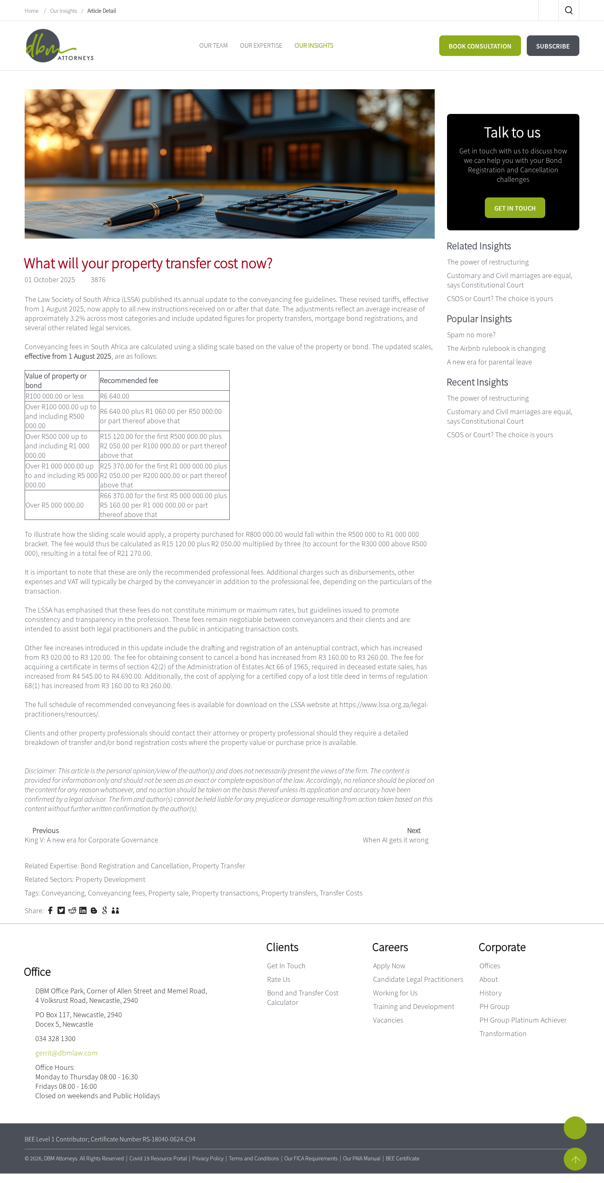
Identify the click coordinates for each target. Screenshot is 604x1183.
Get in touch (515, 208)
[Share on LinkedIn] (84, 910)
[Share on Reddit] (73, 910)
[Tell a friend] (116, 910)
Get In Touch (286, 965)
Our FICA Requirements (311, 1158)
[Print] (511, 95)
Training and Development (413, 1006)
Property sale (168, 893)
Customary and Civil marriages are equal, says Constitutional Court (509, 280)
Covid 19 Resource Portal (158, 1158)
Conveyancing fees (116, 893)
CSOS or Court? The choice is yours (500, 298)
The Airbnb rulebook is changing (496, 348)
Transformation (503, 1033)
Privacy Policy (208, 1158)
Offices (490, 965)
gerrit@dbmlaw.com (66, 1053)
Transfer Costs (341, 893)
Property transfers (288, 893)
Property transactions (225, 893)
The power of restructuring (488, 262)
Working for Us (395, 992)
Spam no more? (471, 334)
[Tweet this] (62, 910)
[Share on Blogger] (95, 910)
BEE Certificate (403, 1158)
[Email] (471, 95)
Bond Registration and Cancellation (135, 865)
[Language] (491, 95)
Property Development (110, 879)
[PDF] (451, 95)
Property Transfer (218, 865)
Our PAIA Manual (361, 1158)
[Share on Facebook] (51, 910)
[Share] (530, 95)
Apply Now (389, 965)
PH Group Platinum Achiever (523, 1020)
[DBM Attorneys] (60, 44)
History (491, 992)
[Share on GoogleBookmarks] (106, 910)
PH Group (494, 1006)
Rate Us (278, 979)
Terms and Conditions (254, 1158)
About (489, 979)
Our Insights (63, 10)
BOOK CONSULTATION (480, 46)
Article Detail (102, 10)
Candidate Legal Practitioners (418, 979)
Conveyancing (63, 893)
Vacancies (388, 1020)
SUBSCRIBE (553, 46)
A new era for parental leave (489, 361)
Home (32, 10)
